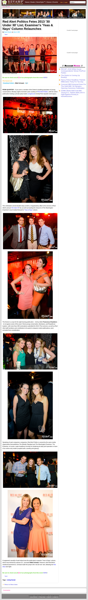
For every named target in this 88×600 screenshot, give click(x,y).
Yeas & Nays (28, 210)
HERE (45, 77)
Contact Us (55, 597)
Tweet (6, 34)
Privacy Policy (42, 597)
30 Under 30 (15, 208)
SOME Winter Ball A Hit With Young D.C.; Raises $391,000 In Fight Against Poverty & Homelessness (73, 93)
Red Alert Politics (43, 91)
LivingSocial (31, 94)
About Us (49, 597)
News (27, 2)
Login (65, 2)
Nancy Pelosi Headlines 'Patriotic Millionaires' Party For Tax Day (73, 81)
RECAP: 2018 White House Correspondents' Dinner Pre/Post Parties (73, 71)
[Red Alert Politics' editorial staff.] (29, 72)
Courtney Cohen (8, 83)
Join (61, 2)
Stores (49, 2)
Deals (33, 2)
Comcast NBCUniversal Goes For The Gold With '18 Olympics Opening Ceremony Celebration (73, 86)
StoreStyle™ (40, 2)
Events (55, 2)
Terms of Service (33, 597)
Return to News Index (11, 584)
